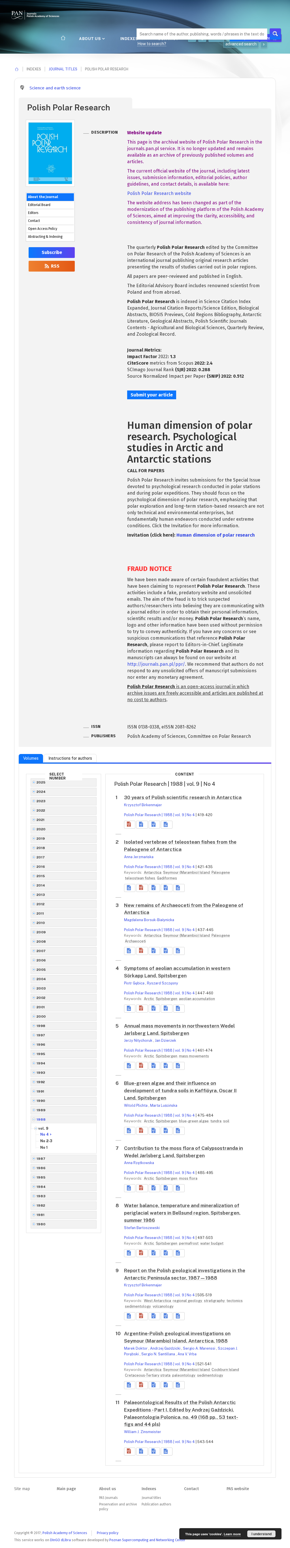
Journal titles (63, 69)
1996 (41, 1045)
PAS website (238, 1488)
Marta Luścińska (163, 1105)
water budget (211, 1243)
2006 (41, 960)
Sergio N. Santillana (158, 1354)
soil (226, 1121)
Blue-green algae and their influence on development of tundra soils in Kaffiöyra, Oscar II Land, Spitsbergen (180, 1090)
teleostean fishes (140, 878)
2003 (41, 988)
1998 (41, 1026)
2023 (41, 801)
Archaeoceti (135, 941)
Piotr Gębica (134, 983)
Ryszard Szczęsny (162, 983)
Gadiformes (167, 878)
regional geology (188, 1301)
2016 (41, 867)
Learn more (232, 1534)
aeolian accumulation (197, 999)
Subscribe (52, 252)
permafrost (189, 1243)
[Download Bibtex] (154, 825)
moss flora (188, 1178)
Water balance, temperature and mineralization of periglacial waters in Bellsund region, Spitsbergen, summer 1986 (182, 1213)
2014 (41, 885)
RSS (54, 266)
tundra (216, 1121)
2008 (41, 942)
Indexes (129, 38)
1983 (41, 1196)
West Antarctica (158, 1301)
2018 (41, 848)
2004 (41, 979)
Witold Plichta (136, 1105)
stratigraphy (215, 1301)
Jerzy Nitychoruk (138, 1040)
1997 (41, 1035)
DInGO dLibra (60, 1540)
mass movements (194, 1056)
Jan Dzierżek (165, 1040)
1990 (41, 1101)
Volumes (31, 758)
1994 (41, 1063)
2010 (41, 923)
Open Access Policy (42, 229)
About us (90, 38)
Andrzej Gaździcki (165, 1348)
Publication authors (156, 1504)
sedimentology (138, 1306)
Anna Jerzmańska (138, 857)
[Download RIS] (142, 825)
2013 (41, 895)
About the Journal (43, 197)
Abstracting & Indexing (45, 237)
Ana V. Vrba (187, 1354)
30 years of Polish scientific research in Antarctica (183, 797)
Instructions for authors (70, 758)
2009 (41, 932)
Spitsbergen (167, 999)
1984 (41, 1187)
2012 (41, 904)
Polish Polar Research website (159, 193)
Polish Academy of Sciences (64, 1533)
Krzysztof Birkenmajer (143, 805)
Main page (66, 1488)
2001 (41, 1007)
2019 (41, 839)
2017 (41, 857)
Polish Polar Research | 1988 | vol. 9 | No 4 (159, 815)
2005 (41, 970)
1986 (41, 1168)
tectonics (235, 1301)
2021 (41, 820)
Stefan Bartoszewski (142, 1228)
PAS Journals (108, 1498)
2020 (41, 829)
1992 (41, 1082)
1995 (41, 1054)
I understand (261, 1533)
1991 (40, 1091)
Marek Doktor (136, 1348)
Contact (34, 221)
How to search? (151, 43)
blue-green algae (194, 1121)
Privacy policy (107, 1533)
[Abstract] (129, 888)
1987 (41, 1159)
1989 (41, 1110)
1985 (41, 1177)
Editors (33, 213)
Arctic (149, 999)
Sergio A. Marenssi (199, 1348)
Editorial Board (39, 205)
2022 (41, 810)
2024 (41, 792)
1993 (41, 1073)
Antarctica (153, 872)
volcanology (163, 1306)
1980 (41, 1224)
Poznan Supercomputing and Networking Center (147, 1540)
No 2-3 (46, 1141)
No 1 (44, 1147)
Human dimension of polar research (215, 535)
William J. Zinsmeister (142, 1432)
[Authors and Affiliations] (166, 825)
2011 (40, 913)
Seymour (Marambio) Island (187, 872)
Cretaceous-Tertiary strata (148, 1375)
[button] (129, 825)
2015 (41, 876)
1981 (41, 1215)
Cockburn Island (225, 1370)
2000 (41, 1016)
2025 (41, 782)
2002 (41, 998)
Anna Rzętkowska (139, 1163)
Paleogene (221, 872)
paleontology (184, 1375)
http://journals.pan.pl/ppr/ (156, 664)
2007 (41, 951)
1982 (41, 1205)
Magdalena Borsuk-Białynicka (149, 920)
